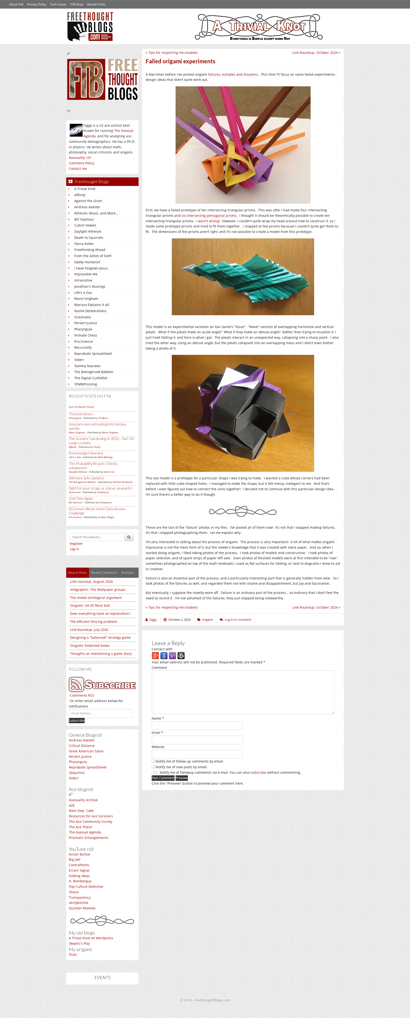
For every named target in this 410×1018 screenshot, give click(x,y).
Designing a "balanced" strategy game (100, 637)
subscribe (258, 772)
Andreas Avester (87, 207)
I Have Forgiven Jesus (91, 268)
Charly (96, 447)
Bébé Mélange (105, 457)
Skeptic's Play (79, 943)
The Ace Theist (80, 827)
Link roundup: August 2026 (91, 581)
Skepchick (76, 772)
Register (76, 543)
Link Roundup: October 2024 (315, 52)
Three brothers (81, 414)
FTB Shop (76, 4)
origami (207, 619)
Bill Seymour (84, 219)
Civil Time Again (81, 498)
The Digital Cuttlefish (90, 378)
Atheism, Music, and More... (96, 213)
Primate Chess (85, 335)
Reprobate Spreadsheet (93, 353)
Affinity (79, 195)
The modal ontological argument (96, 597)
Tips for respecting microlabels (173, 52)
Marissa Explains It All (91, 304)
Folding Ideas (79, 876)
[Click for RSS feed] (102, 684)
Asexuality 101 (80, 157)
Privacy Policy (36, 4)
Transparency (80, 897)
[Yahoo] (172, 655)
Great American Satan (86, 751)
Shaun (74, 892)
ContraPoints (79, 865)
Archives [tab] (127, 572)
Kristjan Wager (106, 517)
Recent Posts (96, 4)
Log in (74, 549)
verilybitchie (78, 902)
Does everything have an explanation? (100, 613)
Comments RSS (82, 695)
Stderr (79, 359)
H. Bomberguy (80, 881)
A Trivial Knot (84, 188)
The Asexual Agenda (85, 832)
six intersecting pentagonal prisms (209, 215)
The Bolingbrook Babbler (94, 372)
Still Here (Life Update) (86, 478)
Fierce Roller (84, 243)
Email (157, 732)
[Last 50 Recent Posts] (81, 406)
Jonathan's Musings (89, 286)
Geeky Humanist (87, 262)
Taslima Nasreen (87, 366)
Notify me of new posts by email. (182, 767)
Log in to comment (238, 619)
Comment (159, 667)
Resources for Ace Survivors (91, 816)
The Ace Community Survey (90, 821)
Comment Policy (81, 163)
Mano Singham (86, 298)
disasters (250, 74)
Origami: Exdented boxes (90, 645)
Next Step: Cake (81, 810)
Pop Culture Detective (86, 886)
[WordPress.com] (181, 655)
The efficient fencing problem (93, 621)
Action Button (79, 854)
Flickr (73, 954)
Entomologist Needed (86, 453)
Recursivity (83, 347)
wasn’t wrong (208, 221)
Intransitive (83, 280)
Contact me (78, 168)
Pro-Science (83, 341)
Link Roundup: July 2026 (89, 629)
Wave (240, 326)
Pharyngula (83, 329)
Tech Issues (58, 4)
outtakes (228, 74)
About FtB (16, 4)
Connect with (162, 649)
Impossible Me (86, 274)
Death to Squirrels (88, 237)
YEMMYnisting (85, 384)
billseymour (105, 502)
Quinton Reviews (82, 908)
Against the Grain (88, 201)
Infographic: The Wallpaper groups (98, 589)
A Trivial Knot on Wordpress (91, 938)
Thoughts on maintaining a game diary (101, 653)
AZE (72, 805)
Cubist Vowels (85, 225)
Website (158, 747)
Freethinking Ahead (89, 249)
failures (214, 74)
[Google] (164, 655)
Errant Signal (79, 870)
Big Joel (74, 859)
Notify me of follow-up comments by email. (190, 761)
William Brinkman (123, 482)
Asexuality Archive (83, 800)
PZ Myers (103, 418)
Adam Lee (109, 471)
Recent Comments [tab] (104, 572)
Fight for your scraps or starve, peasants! (100, 488)
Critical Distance (82, 745)
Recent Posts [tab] (77, 572)
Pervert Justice (85, 323)
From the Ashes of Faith (93, 256)
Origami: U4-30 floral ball (90, 605)
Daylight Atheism (87, 231)
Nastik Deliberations (90, 311)
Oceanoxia (82, 317)
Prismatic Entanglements (88, 837)
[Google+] (155, 655)
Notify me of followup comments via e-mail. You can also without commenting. (230, 772)
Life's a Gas (83, 292)
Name (158, 718)
